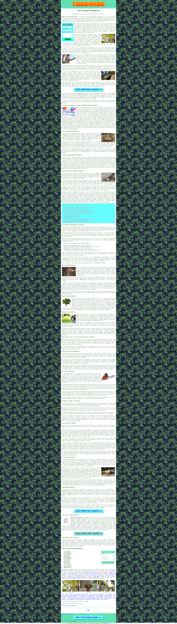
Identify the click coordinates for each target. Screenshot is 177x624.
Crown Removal (81, 595)
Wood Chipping (96, 599)
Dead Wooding (108, 595)
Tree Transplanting (71, 598)
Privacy (114, 614)
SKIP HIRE (96, 577)
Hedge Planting (108, 596)
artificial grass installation (92, 573)
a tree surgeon (111, 570)
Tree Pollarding (81, 598)
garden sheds (71, 575)
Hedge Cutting (84, 594)
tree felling (90, 526)
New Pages (66, 614)
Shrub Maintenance (91, 598)
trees (83, 26)
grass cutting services (98, 575)
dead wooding (97, 526)
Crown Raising (100, 594)
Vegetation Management (72, 596)
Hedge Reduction (88, 599)
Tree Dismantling (90, 595)
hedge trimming (78, 574)
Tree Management (73, 595)
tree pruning (103, 527)
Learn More (105, 623)
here (82, 546)
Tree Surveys (92, 594)
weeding (83, 575)
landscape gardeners (109, 572)
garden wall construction (90, 572)
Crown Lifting (68, 594)
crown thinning (111, 521)
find (66, 539)
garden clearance (109, 574)
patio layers (110, 577)
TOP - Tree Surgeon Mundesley (69, 605)
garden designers (72, 573)
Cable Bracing (91, 596)
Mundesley (81, 93)
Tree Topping (76, 594)
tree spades (98, 134)
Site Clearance (99, 595)
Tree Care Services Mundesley (72, 548)
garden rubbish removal (79, 577)
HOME (88, 610)
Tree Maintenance (79, 599)
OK (110, 623)
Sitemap (62, 614)
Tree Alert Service (104, 259)
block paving (93, 574)
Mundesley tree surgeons (76, 517)
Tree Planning (108, 594)
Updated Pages (71, 614)
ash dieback (106, 229)
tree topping (95, 521)
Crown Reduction (104, 599)
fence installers (71, 578)
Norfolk (80, 528)
